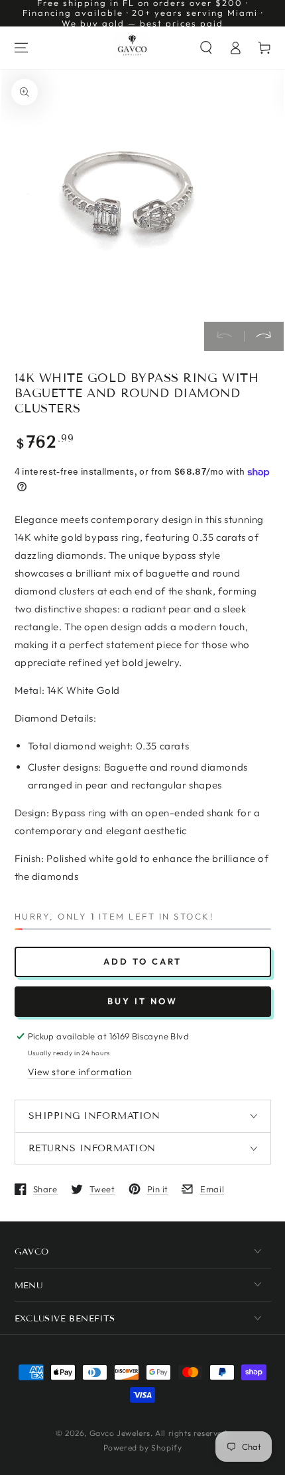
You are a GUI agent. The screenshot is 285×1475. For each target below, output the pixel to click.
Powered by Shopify (142, 1447)
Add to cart (142, 961)
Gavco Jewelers (119, 1433)
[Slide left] (224, 336)
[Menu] (21, 47)
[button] (206, 47)
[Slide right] (264, 336)
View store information (80, 1072)
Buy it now (142, 1001)
